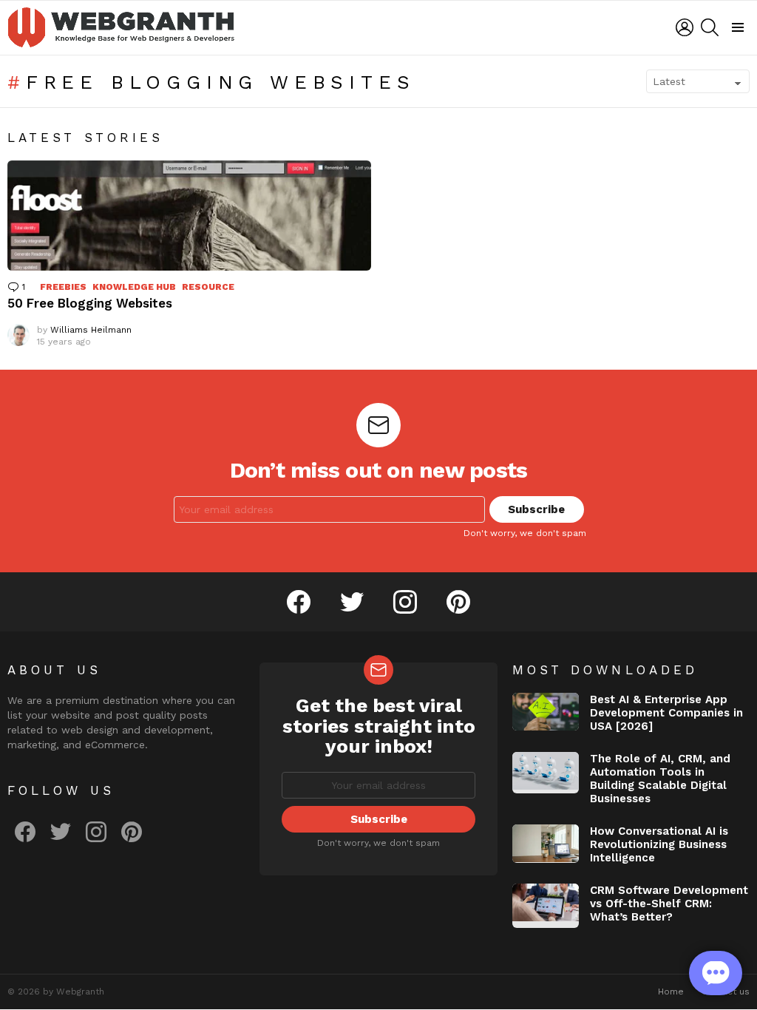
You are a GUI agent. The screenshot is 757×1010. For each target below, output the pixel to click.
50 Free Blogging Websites (89, 303)
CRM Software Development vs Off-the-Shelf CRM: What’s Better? (669, 903)
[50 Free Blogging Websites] (189, 215)
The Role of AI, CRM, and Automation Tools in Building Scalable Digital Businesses (660, 778)
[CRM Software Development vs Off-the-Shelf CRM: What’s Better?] (545, 906)
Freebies (63, 287)
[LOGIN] (684, 27)
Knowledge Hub (134, 287)
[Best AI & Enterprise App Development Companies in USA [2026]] (545, 712)
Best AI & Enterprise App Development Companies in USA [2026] (666, 713)
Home (671, 991)
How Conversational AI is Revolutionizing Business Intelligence (659, 844)
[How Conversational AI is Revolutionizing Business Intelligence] (545, 843)
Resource (208, 287)
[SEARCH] (710, 27)
